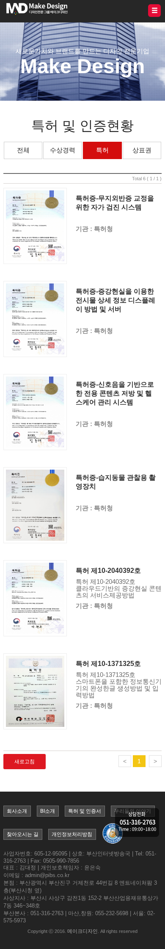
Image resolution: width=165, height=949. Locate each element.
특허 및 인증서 (84, 811)
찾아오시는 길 (22, 834)
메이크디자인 (82, 931)
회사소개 (17, 811)
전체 (23, 150)
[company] (137, 823)
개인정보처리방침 (72, 834)
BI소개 (47, 811)
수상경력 (62, 150)
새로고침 (24, 762)
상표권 (141, 150)
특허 (102, 150)
